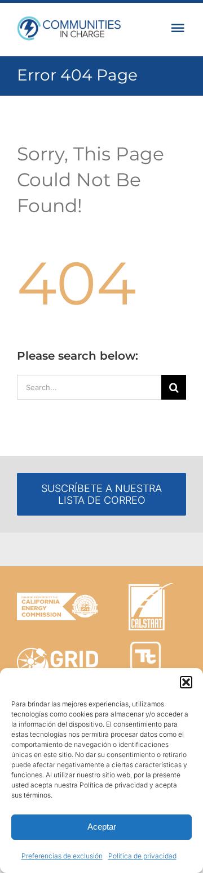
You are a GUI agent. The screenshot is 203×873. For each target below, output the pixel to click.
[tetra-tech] (145, 646)
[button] (186, 682)
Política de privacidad (142, 856)
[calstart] (151, 588)
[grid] (57, 653)
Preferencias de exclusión (62, 856)
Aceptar (101, 826)
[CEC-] (57, 597)
